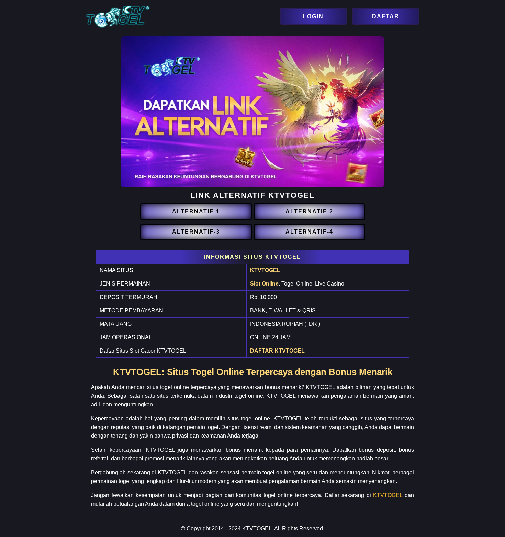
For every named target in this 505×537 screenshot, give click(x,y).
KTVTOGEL (265, 270)
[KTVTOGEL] (314, 16)
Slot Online (264, 284)
